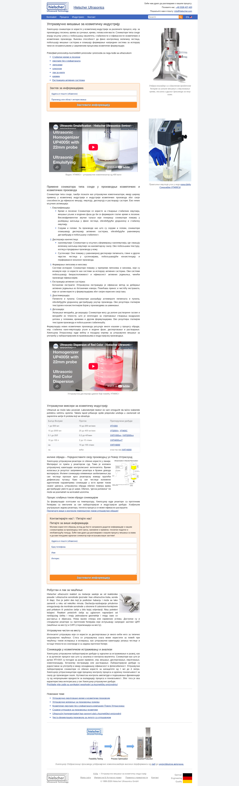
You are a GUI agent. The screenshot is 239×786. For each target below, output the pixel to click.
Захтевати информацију (93, 104)
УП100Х (114, 425)
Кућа (95, 773)
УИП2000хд (128, 435)
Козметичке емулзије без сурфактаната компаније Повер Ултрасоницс (88, 705)
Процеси (64, 16)
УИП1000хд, (116, 435)
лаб (153, 764)
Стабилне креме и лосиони (66, 56)
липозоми (57, 64)
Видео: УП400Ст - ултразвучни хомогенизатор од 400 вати (93, 174)
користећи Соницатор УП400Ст (175, 186)
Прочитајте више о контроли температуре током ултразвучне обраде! (82, 510)
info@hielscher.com (183, 11)
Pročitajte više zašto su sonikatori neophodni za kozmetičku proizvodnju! (82, 684)
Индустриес (78, 16)
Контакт (91, 16)
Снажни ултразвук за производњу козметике (75, 709)
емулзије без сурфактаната (66, 60)
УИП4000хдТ (116, 440)
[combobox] (163, 17)
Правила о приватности (136, 777)
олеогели (57, 68)
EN (187, 17)
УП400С (124, 430)
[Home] (58, 6)
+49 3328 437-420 (184, 7)
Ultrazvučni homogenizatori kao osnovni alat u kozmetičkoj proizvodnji (86, 713)
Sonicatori (51, 16)
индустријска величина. (171, 764)
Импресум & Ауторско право (107, 777)
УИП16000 (115, 444)
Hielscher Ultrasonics (89, 7)
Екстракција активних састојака (68, 80)
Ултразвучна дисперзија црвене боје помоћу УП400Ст (93, 393)
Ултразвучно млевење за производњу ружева (75, 701)
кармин (56, 76)
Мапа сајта (85, 777)
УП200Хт (114, 430)
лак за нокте (58, 72)
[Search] (181, 17)
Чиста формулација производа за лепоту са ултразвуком (81, 717)
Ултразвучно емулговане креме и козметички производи (81, 698)
